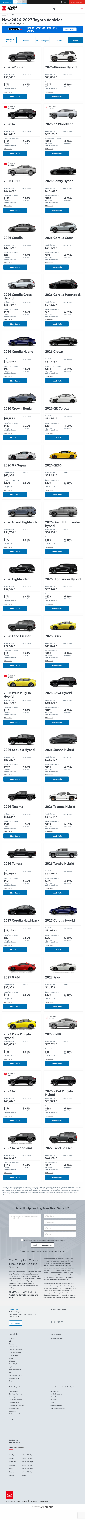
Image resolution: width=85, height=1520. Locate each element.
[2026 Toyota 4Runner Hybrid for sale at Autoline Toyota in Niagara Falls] (63, 57)
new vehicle (58, 1272)
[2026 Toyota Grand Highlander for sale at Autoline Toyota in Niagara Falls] (21, 512)
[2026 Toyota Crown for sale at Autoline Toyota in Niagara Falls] (63, 341)
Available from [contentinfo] (9, 74)
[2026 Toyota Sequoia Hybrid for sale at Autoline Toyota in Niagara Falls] (21, 739)
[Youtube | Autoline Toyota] (59, 1322)
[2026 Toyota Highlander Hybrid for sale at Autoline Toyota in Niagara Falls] (63, 569)
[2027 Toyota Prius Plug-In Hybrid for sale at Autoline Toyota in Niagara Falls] (21, 1024)
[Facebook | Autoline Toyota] (51, 1322)
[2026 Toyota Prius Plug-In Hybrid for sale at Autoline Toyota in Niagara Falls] (21, 683)
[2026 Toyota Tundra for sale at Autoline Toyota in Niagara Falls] (21, 853)
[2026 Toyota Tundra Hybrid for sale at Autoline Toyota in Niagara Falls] (63, 853)
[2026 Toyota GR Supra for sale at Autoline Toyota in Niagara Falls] (21, 455)
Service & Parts (19, 1447)
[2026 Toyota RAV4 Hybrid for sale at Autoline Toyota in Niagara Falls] (63, 683)
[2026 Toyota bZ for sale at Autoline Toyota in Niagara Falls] (21, 114)
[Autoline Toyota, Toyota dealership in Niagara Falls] (9, 8)
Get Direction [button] (13, 1440)
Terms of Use (34, 1501)
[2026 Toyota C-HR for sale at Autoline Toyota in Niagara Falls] (21, 171)
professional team (50, 1263)
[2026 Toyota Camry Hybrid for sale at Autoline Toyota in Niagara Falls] (63, 171)
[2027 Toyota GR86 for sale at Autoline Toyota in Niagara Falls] (21, 967)
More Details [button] (15, 96)
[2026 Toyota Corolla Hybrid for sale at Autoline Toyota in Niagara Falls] (21, 341)
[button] (6, 2)
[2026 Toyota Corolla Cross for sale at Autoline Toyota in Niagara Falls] (63, 227)
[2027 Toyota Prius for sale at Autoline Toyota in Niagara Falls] (63, 967)
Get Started (69, 29)
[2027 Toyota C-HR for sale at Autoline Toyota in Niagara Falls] (63, 1024)
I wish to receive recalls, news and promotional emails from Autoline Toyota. (44, 1240)
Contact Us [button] (15, 1323)
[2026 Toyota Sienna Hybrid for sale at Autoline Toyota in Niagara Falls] (63, 739)
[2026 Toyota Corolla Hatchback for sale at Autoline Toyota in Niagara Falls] (63, 284)
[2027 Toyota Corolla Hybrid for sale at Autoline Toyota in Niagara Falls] (63, 910)
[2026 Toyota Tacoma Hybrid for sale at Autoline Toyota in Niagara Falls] (63, 796)
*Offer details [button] (8, 92)
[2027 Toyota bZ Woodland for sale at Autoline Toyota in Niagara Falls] (21, 1138)
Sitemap (24, 1501)
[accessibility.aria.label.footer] (47, 1507)
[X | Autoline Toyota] (55, 1322)
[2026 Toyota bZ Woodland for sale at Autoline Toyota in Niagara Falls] (63, 114)
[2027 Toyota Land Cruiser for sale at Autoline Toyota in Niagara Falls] (63, 1138)
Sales (11, 1447)
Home (4, 15)
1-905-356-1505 (62, 1309)
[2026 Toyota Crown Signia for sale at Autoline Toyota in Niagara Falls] (21, 398)
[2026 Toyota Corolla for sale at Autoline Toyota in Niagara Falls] (21, 227)
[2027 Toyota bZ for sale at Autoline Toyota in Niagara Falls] (21, 1081)
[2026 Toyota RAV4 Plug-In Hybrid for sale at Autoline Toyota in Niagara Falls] (63, 1081)
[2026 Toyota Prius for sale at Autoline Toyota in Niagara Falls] (63, 626)
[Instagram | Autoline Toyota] (62, 1322)
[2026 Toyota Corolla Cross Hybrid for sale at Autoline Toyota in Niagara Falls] (21, 284)
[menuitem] (25, 1338)
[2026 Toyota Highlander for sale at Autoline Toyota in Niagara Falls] (21, 569)
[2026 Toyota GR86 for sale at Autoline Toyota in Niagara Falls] (63, 455)
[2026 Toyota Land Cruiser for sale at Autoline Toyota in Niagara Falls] (21, 626)
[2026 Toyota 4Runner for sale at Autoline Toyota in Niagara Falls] (21, 57)
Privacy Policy (61, 1251)
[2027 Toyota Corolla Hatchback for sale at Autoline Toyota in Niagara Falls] (21, 910)
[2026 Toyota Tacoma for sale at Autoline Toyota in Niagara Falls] (21, 796)
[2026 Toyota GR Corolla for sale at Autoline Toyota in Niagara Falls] (63, 398)
